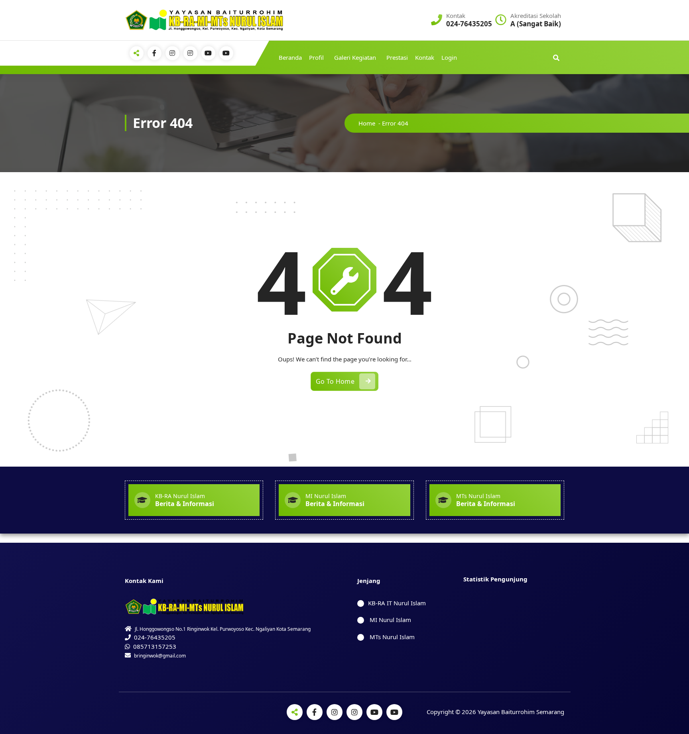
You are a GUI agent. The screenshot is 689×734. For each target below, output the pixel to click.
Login (449, 57)
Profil (316, 57)
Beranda (290, 57)
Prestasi (397, 57)
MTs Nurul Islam (391, 637)
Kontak (424, 57)
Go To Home (335, 381)
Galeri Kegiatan (355, 57)
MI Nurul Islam (389, 620)
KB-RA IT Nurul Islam (397, 603)
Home (366, 123)
